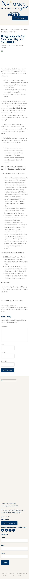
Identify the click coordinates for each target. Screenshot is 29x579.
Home (3, 29)
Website (4, 361)
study (4, 124)
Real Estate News (11, 305)
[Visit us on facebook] (16, 15)
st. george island (16, 309)
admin (9, 573)
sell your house (8, 309)
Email (3, 353)
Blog (9, 307)
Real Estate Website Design (9, 576)
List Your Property (20, 18)
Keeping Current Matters (14, 300)
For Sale (12, 307)
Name (3, 344)
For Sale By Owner (19, 307)
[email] (12, 15)
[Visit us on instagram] (19, 15)
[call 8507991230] (9, 15)
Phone (3, 553)
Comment (4, 327)
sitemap (4, 573)
